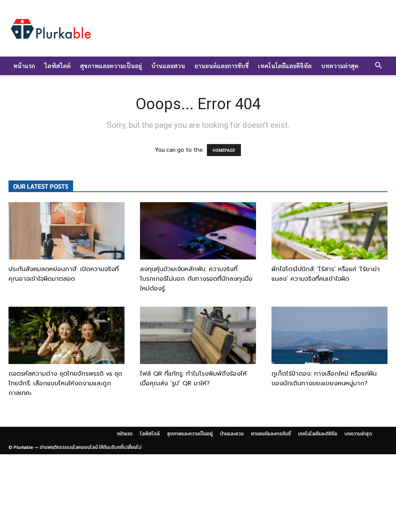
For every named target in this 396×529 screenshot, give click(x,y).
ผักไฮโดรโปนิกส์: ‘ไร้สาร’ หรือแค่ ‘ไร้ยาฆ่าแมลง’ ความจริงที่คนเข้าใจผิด (325, 273)
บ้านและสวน (168, 65)
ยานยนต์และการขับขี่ (222, 65)
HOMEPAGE (224, 150)
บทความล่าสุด (339, 65)
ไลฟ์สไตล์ (57, 65)
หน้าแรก (24, 65)
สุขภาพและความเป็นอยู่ (111, 65)
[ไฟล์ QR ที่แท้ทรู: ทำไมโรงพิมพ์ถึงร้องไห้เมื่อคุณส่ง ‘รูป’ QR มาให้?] (198, 335)
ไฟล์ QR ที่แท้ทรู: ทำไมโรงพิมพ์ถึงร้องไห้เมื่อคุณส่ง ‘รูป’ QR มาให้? (193, 378)
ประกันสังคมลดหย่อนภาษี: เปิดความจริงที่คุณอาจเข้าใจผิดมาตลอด (64, 273)
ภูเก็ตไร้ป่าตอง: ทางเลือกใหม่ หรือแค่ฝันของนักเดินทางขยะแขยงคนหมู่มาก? (324, 378)
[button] (378, 66)
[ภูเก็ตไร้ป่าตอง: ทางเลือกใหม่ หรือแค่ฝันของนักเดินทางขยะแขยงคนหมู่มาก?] (329, 335)
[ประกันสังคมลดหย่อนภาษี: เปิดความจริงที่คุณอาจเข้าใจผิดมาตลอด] (67, 230)
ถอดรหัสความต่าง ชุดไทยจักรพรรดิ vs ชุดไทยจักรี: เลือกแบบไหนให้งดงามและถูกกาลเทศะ (65, 383)
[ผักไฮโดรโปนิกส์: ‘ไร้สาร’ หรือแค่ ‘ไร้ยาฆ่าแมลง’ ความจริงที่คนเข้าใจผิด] (329, 230)
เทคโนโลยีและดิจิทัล (285, 65)
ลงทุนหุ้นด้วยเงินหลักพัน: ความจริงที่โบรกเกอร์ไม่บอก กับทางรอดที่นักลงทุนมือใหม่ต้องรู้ (196, 278)
